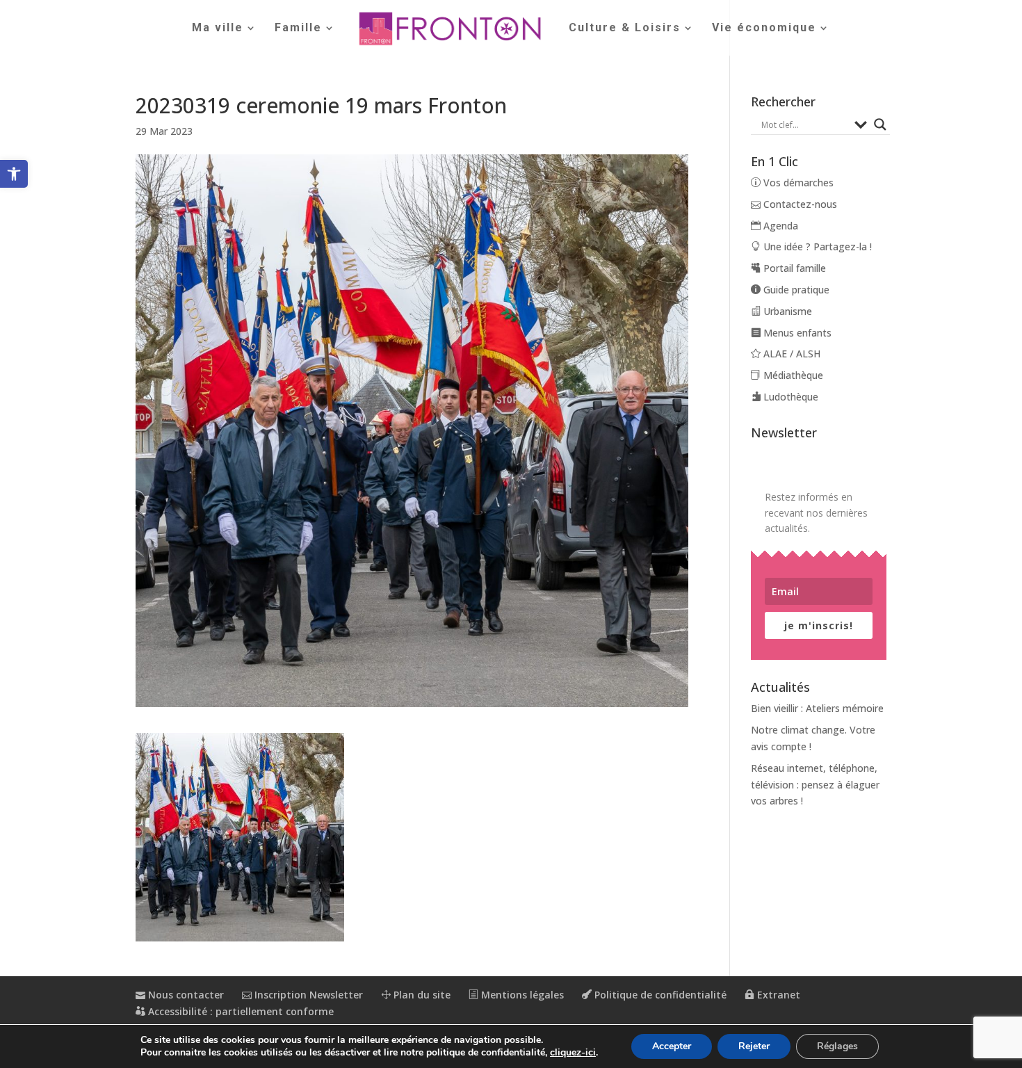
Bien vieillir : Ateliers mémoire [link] (817, 708)
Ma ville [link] (217, 28)
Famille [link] (298, 28)
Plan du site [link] (421, 994)
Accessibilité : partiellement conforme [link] (239, 1011)
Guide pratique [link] (795, 289)
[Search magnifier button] (880, 124)
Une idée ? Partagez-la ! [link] (816, 246)
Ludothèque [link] (789, 396)
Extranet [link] (777, 994)
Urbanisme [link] (786, 311)
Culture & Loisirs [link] (625, 28)
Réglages (837, 1046)
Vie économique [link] (764, 28)
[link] (14, 174)
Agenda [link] (779, 225)
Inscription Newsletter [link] (307, 994)
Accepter (671, 1046)
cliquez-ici (573, 1052)
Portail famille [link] (793, 268)
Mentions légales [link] (521, 994)
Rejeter (754, 1046)
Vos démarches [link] (797, 182)
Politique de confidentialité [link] (659, 994)
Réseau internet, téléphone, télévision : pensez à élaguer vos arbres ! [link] (815, 784)
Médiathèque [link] (792, 375)
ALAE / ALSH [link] (790, 353)
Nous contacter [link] (184, 994)
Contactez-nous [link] (799, 204)
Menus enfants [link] (796, 332)
